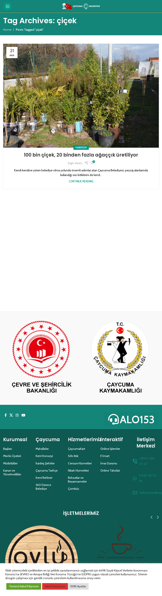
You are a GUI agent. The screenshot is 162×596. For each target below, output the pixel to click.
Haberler (81, 147)
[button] (151, 517)
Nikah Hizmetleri (78, 470)
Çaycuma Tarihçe (47, 470)
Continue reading (81, 181)
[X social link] (11, 415)
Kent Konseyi (44, 456)
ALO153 (137, 419)
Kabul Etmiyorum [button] (55, 586)
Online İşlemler (110, 449)
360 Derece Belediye (43, 487)
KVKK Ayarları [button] (78, 586)
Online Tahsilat (110, 470)
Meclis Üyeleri (12, 456)
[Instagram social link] (17, 415)
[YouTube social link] (23, 415)
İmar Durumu (108, 463)
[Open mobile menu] (7, 6)
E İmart (104, 456)
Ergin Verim (75, 163)
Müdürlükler (10, 463)
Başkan (7, 449)
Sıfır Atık (73, 456)
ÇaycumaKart (76, 449)
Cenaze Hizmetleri (80, 463)
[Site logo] (81, 6)
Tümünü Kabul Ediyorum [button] (24, 586)
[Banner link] (41, 357)
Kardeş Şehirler (45, 463)
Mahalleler (42, 449)
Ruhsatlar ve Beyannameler (77, 479)
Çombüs (73, 489)
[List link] (146, 461)
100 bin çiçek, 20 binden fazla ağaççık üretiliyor (81, 155)
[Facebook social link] (5, 415)
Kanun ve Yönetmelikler (12, 472)
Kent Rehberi (44, 478)
